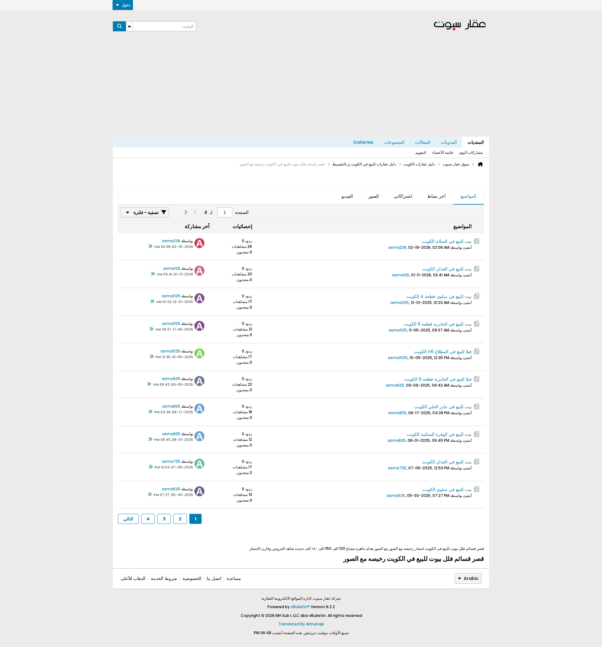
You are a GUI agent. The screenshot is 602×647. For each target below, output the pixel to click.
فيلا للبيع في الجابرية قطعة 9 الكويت (438, 379)
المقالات (422, 142)
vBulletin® (300, 606)
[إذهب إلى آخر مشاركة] (150, 246)
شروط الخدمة (164, 578)
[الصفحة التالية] (185, 212)
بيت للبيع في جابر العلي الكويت (443, 407)
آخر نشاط (436, 196)
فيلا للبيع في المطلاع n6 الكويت (443, 351)
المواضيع (468, 196)
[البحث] (119, 26)
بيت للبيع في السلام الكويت (447, 241)
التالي (128, 519)
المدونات (449, 142)
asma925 (395, 385)
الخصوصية (191, 578)
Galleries (363, 142)
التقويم (420, 152)
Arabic (471, 578)
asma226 (397, 247)
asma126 (400, 275)
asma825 (397, 412)
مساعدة (234, 578)
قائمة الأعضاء (442, 152)
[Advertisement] (301, 89)
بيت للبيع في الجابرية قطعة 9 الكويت (438, 324)
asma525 (396, 495)
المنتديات (475, 142)
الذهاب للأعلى (132, 578)
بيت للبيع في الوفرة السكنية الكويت (439, 434)
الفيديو (347, 196)
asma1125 (399, 302)
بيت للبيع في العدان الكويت (447, 269)
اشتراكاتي (403, 196)
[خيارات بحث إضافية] (129, 26)
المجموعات (394, 142)
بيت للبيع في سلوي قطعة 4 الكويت (439, 296)
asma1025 (398, 357)
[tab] (468, 196)
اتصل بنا (214, 578)
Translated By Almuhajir (301, 624)
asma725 (397, 468)
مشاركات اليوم (471, 152)
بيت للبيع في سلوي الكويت (447, 489)
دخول (126, 5)
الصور (373, 196)
